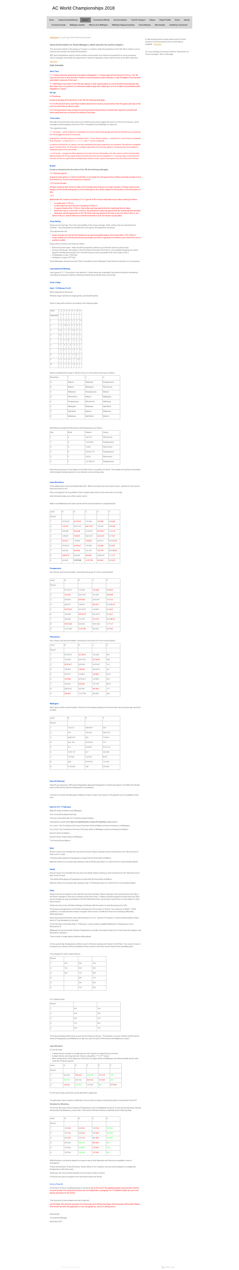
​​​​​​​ (157, 44)
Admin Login (169, 1267)
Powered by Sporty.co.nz (71, 1267)
